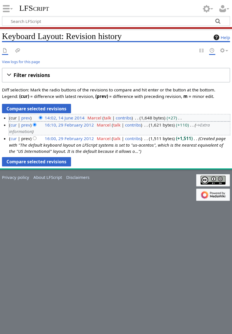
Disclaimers (77, 177)
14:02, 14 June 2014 (65, 118)
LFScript (34, 8)
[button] (116, 75)
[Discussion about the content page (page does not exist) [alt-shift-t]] (18, 51)
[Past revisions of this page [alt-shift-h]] (212, 51)
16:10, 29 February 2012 (69, 125)
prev (25, 118)
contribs (124, 118)
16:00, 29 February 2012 (69, 138)
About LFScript (47, 177)
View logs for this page (21, 61)
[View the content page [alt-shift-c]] (5, 51)
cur (13, 125)
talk (107, 118)
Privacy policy (15, 177)
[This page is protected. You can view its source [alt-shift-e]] (202, 51)
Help (225, 37)
